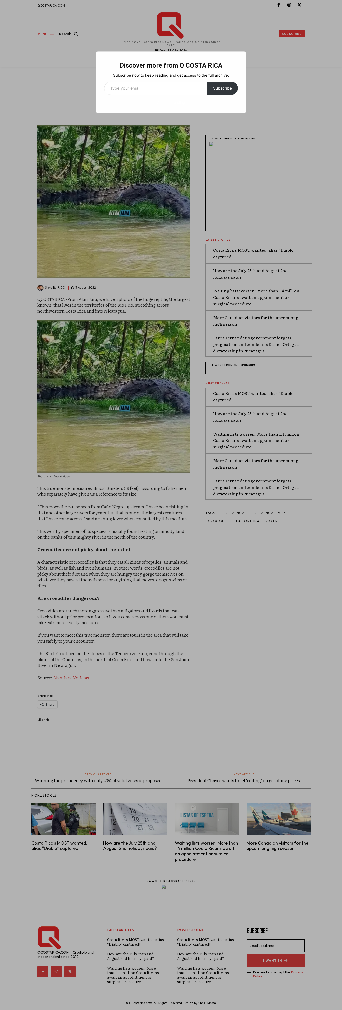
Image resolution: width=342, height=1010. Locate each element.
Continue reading (171, 102)
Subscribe (222, 88)
